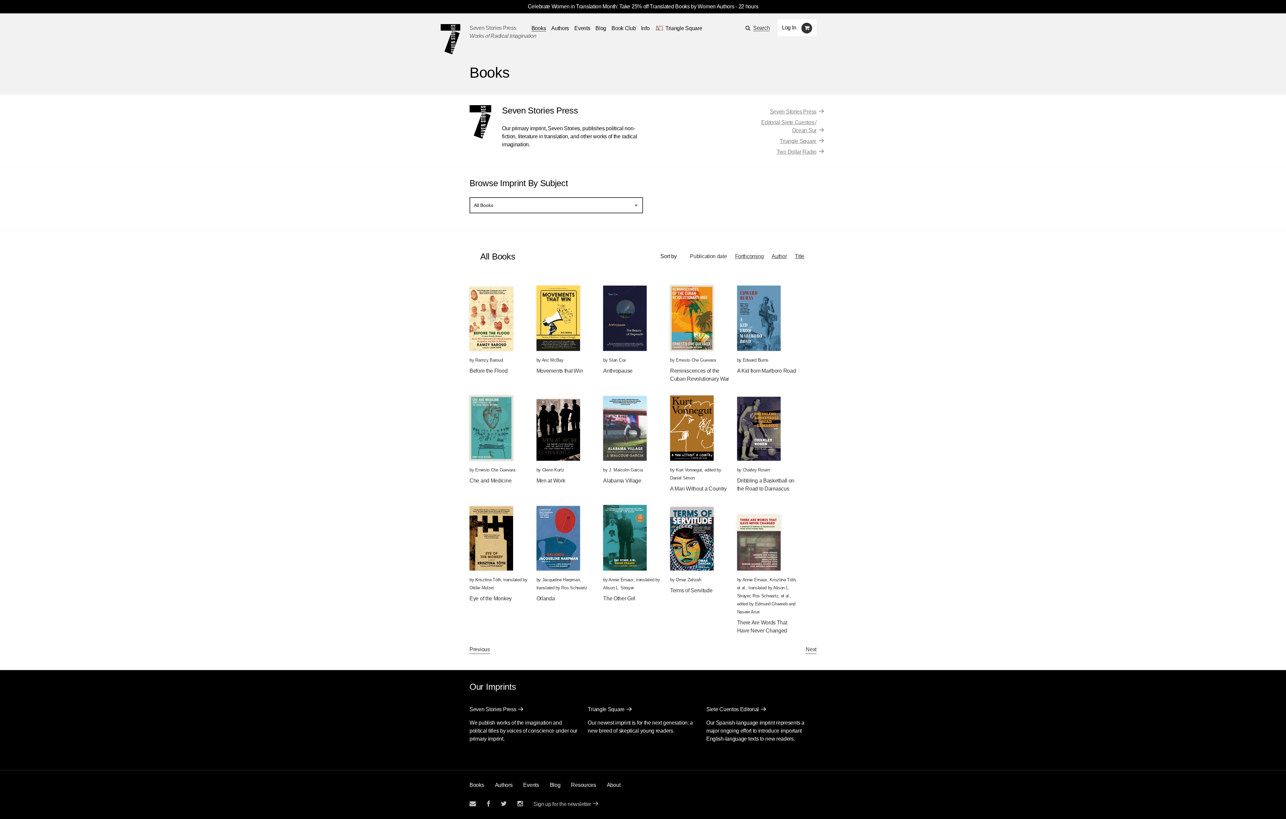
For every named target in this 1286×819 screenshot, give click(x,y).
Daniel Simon (682, 477)
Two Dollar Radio (796, 152)
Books (477, 785)
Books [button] (538, 28)
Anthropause (618, 371)
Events (582, 28)
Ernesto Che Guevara (696, 360)
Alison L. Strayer (618, 587)
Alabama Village (622, 480)
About (614, 785)
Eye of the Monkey (491, 598)
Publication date (708, 256)
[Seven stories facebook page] (488, 804)
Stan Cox (617, 360)
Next (811, 649)
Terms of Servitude (691, 590)
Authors (560, 28)
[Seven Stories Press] (450, 39)
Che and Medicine (490, 480)
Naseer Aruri (748, 611)
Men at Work (551, 480)
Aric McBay (553, 360)
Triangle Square (798, 141)
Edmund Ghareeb (771, 603)
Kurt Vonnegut (689, 469)
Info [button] (645, 28)
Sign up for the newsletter (562, 804)
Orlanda (546, 598)
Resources (583, 785)
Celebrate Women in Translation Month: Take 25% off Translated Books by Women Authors (631, 6)
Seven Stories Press (493, 28)
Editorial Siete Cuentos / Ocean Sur (788, 126)
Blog (600, 28)
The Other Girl (619, 598)
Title (799, 256)
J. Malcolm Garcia (626, 469)
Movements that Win (560, 371)
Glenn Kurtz (553, 469)
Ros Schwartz (574, 587)
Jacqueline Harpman (561, 579)
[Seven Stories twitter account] (504, 804)
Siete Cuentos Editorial (732, 709)
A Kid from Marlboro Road (766, 371)
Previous (480, 649)
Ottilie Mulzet (482, 587)
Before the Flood (488, 371)
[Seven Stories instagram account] (520, 804)
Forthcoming (749, 256)
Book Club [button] (624, 28)
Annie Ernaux (621, 579)
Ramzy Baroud (489, 360)
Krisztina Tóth (488, 579)
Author (779, 256)
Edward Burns (756, 360)
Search (761, 28)
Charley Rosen (756, 469)
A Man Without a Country (698, 489)
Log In (789, 27)
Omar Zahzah (688, 579)
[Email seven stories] (473, 804)
